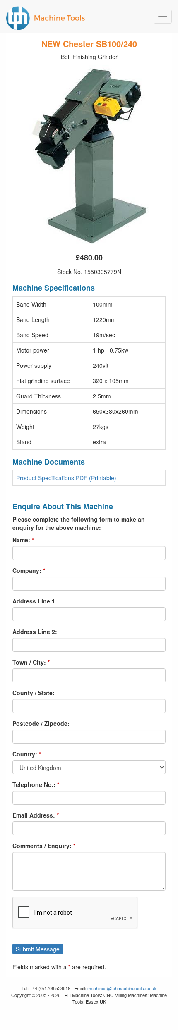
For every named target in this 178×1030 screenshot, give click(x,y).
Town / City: (29, 662)
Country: (24, 754)
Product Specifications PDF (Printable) (66, 478)
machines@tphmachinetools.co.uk (121, 988)
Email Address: (33, 815)
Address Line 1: (34, 601)
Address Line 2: (34, 631)
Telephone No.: (33, 784)
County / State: (33, 693)
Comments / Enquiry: (42, 846)
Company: (26, 570)
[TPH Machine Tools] (89, 16)
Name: (21, 540)
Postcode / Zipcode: (41, 723)
